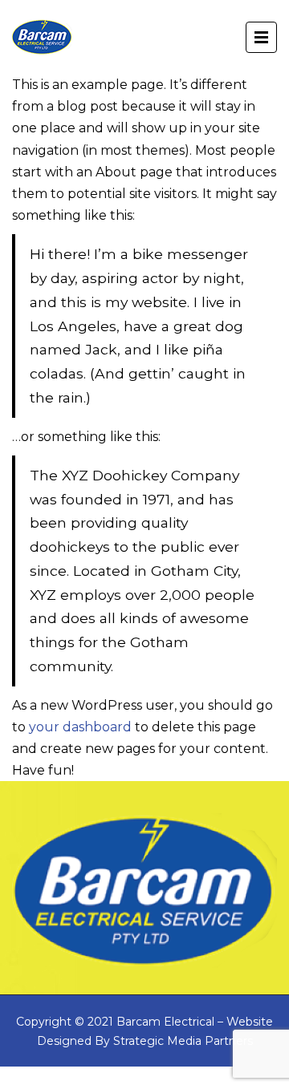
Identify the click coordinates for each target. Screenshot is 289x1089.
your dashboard (80, 727)
